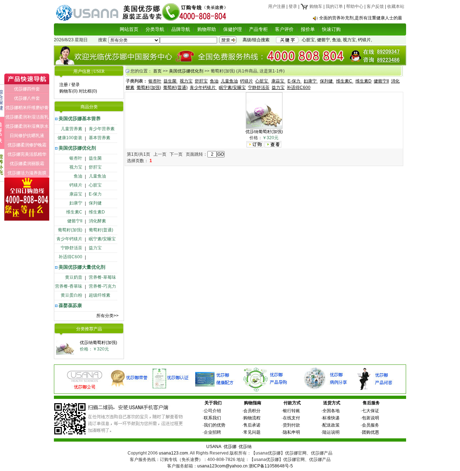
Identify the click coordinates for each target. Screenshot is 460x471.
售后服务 (371, 402)
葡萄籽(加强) (70, 229)
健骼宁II (74, 220)
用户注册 (276, 6)
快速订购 (331, 29)
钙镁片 (364, 39)
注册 (63, 84)
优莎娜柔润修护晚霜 (27, 144)
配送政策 (331, 425)
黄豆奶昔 (73, 277)
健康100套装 (70, 137)
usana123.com (173, 453)
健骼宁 (323, 39)
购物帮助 (206, 29)
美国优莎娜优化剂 (77, 148)
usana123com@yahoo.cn (222, 465)
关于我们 (213, 402)
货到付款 (291, 425)
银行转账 (291, 410)
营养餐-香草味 (68, 286)
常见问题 (252, 432)
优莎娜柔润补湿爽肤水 (27, 126)
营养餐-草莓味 (102, 277)
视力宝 (349, 39)
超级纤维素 (99, 295)
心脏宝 (308, 39)
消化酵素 (97, 220)
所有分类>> (107, 315)
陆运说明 (331, 432)
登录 (293, 6)
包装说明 (370, 417)
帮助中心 (354, 6)
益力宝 (95, 247)
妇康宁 (75, 203)
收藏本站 (395, 6)
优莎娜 (230, 446)
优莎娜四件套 (27, 88)
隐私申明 (291, 432)
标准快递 (331, 417)
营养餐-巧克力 (102, 286)
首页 (157, 71)
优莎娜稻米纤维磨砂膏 (27, 107)
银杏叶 (75, 158)
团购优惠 (370, 432)
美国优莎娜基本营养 (80, 118)
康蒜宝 (75, 194)
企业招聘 (212, 432)
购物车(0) (68, 91)
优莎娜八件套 (27, 98)
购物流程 (252, 417)
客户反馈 (375, 6)
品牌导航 (180, 29)
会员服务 (370, 425)
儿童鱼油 (97, 176)
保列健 (95, 203)
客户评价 (284, 29)
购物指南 (252, 402)
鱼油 (336, 39)
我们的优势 (214, 425)
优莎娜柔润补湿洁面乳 (27, 116)
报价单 (308, 29)
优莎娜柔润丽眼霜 (27, 163)
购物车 (315, 6)
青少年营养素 (102, 128)
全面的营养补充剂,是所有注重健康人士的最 (360, 17)
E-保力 (95, 194)
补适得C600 (70, 256)
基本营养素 (99, 137)
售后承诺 (252, 425)
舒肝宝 (95, 167)
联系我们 (212, 417)
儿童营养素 (71, 128)
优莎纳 (245, 446)
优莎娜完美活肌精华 (27, 154)
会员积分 (252, 410)
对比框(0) (88, 91)
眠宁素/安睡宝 (102, 238)
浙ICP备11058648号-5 (271, 465)
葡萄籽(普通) (101, 229)
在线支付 (291, 417)
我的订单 (334, 6)
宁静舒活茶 (71, 247)
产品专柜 (258, 29)
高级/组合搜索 (256, 39)
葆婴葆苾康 (70, 305)
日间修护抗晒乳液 (27, 135)
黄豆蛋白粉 (71, 295)
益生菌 (95, 158)
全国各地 (331, 410)
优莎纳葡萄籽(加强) (98, 342)
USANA (213, 446)
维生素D (97, 212)
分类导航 (155, 29)
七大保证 (370, 410)
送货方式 (331, 402)
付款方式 (292, 402)
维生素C (74, 212)
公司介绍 (212, 410)
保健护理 (232, 29)
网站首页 (129, 29)
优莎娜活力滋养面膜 (27, 172)
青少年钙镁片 (69, 238)
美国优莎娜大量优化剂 (82, 267)
